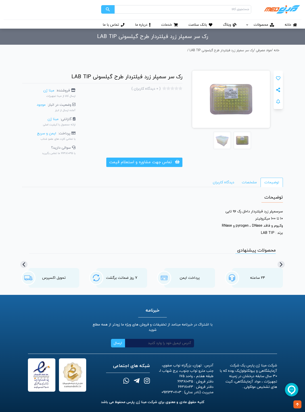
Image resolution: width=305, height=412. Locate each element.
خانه (276, 50)
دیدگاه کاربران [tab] (223, 182)
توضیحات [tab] (271, 182)
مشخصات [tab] (249, 182)
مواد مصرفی (264, 50)
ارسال (118, 343)
